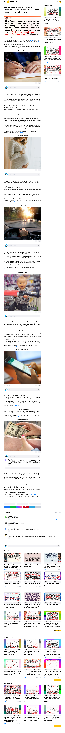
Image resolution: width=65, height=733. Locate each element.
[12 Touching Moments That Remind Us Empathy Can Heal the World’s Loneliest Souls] (12, 644)
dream (38, 41)
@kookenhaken (21, 132)
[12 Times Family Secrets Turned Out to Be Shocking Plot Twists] (12, 576)
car (24, 251)
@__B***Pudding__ (33, 494)
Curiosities (25, 567)
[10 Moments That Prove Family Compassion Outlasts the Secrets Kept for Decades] (52, 710)
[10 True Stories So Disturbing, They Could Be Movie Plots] (52, 597)
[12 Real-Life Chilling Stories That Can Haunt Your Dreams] (32, 576)
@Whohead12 (16, 201)
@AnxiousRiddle (14, 346)
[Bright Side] (12, 1)
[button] (9, 504)
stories (31, 40)
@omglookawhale (7, 268)
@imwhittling (16, 405)
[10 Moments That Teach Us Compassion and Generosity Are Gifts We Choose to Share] (32, 710)
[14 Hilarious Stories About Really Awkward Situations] (32, 557)
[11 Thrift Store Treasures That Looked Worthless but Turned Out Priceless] (12, 616)
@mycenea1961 (7, 327)
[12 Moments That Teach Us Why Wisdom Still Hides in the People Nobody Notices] (32, 644)
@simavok (17, 416)
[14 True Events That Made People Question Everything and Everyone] (52, 576)
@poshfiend (25, 480)
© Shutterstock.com (6, 452)
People (5, 4)
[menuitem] (24, 2)
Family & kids (46, 62)
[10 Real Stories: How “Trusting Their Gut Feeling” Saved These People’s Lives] (52, 557)
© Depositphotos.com (7, 83)
